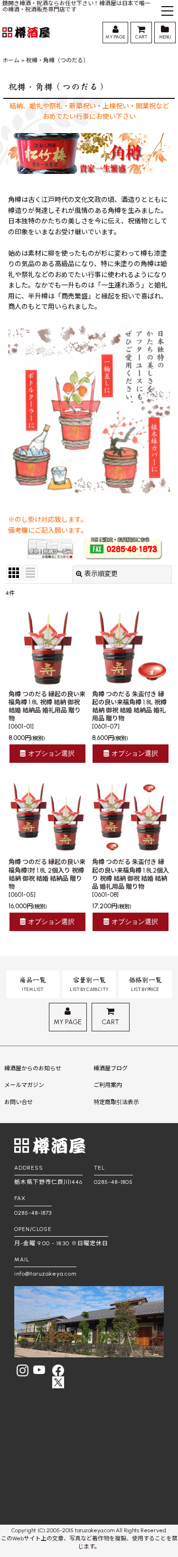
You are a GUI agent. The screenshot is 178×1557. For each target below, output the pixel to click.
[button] (167, 12)
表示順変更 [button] (101, 574)
